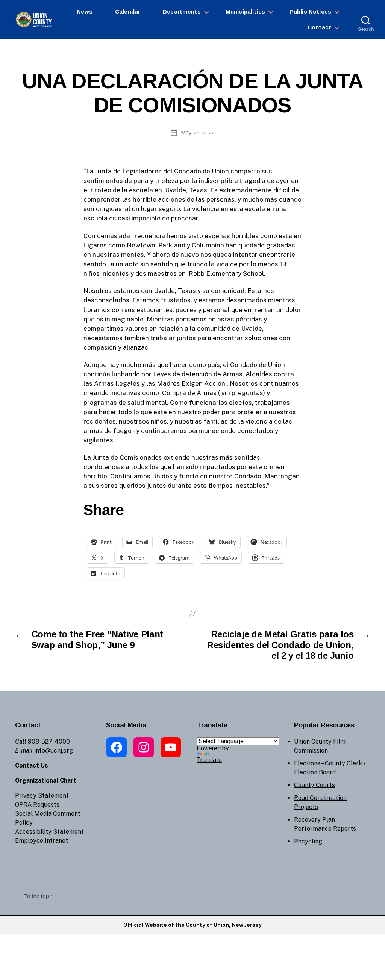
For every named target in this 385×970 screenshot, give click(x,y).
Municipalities (245, 11)
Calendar (127, 11)
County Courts (314, 785)
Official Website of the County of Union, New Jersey (192, 925)
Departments (182, 11)
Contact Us (31, 765)
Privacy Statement (42, 795)
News (84, 11)
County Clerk (343, 763)
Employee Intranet (41, 840)
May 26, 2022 (197, 132)
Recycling (308, 841)
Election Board (315, 772)
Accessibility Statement (49, 831)
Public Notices (310, 11)
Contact (319, 27)
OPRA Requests (37, 804)
